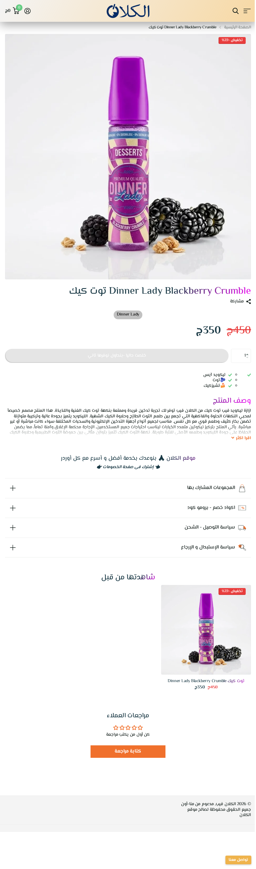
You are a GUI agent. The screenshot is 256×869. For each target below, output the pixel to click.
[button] (248, 351)
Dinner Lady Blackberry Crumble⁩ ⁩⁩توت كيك (201, 676)
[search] (236, 11)
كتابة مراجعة (125, 747)
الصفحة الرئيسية (237, 27)
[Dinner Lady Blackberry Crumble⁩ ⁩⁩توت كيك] (201, 625)
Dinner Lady (128, 314)
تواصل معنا (234, 860)
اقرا (243, 438)
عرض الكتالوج (247, 11)
